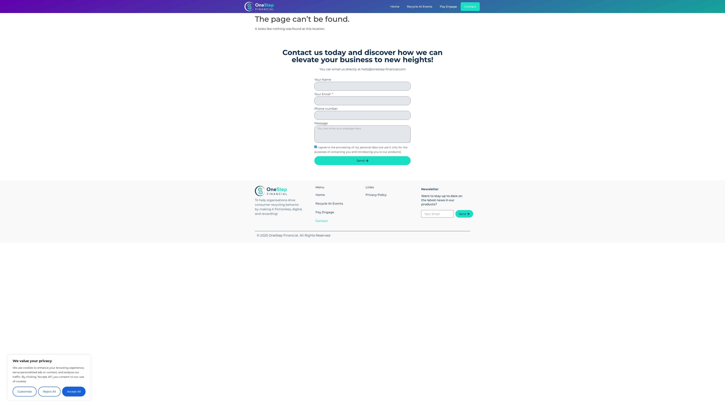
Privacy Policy (376, 195)
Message (321, 123)
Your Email (322, 94)
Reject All (49, 391)
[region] (49, 377)
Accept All (74, 391)
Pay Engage (448, 6)
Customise (25, 391)
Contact (470, 6)
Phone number (326, 108)
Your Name (322, 79)
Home (394, 6)
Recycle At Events (419, 6)
